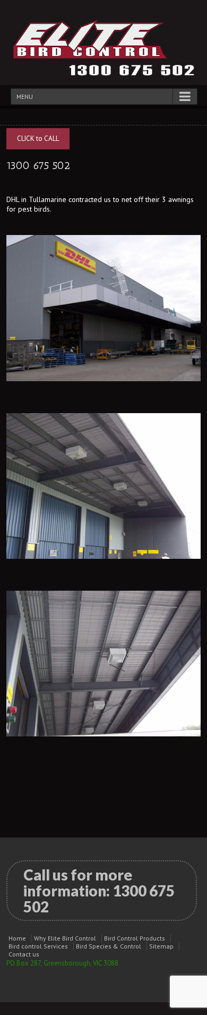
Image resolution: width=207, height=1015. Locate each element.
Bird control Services (38, 946)
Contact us (23, 954)
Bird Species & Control (108, 946)
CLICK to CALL (38, 138)
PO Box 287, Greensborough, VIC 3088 (62, 963)
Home (17, 938)
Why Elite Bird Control (65, 938)
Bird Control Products (134, 938)
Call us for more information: (99, 891)
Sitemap (161, 946)
